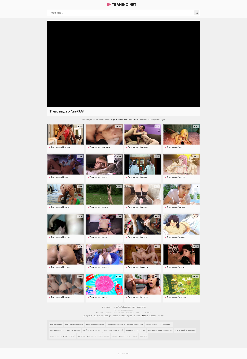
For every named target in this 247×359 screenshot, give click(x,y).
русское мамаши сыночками (160, 330)
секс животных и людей (113, 330)
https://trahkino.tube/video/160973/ (125, 119)
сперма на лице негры (135, 330)
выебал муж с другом (91, 330)
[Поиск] (196, 12)
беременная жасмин (95, 324)
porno (134, 306)
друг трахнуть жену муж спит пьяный (93, 335)
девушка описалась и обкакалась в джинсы (125, 324)
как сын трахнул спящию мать (124, 335)
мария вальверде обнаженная (158, 324)
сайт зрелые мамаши (74, 324)
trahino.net (123, 5)
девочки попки (56, 324)
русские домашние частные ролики (65, 330)
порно (123, 309)
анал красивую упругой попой (62, 335)
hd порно (144, 315)
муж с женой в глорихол (185, 330)
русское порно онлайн (142, 312)
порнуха (122, 315)
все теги (143, 335)
